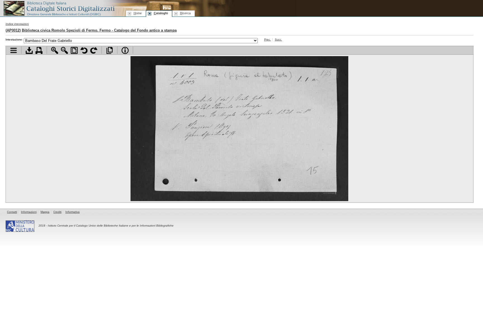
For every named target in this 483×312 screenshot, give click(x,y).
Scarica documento (29, 50)
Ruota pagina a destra (93, 50)
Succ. (278, 39)
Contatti (12, 211)
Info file (125, 50)
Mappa (45, 211)
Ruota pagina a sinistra (83, 50)
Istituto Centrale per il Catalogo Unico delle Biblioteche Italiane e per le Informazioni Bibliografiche (111, 225)
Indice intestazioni (17, 23)
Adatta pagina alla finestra (74, 50)
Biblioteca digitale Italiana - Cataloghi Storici (58, 8)
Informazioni (29, 211)
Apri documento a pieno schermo (109, 50)
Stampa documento (38, 50)
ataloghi (161, 13)
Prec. (267, 39)
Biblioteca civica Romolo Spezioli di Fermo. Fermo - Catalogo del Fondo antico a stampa (99, 30)
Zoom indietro (64, 50)
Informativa (72, 211)
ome (138, 13)
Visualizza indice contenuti (13, 50)
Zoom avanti (54, 50)
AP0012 (13, 30)
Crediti (57, 211)
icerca (185, 13)
